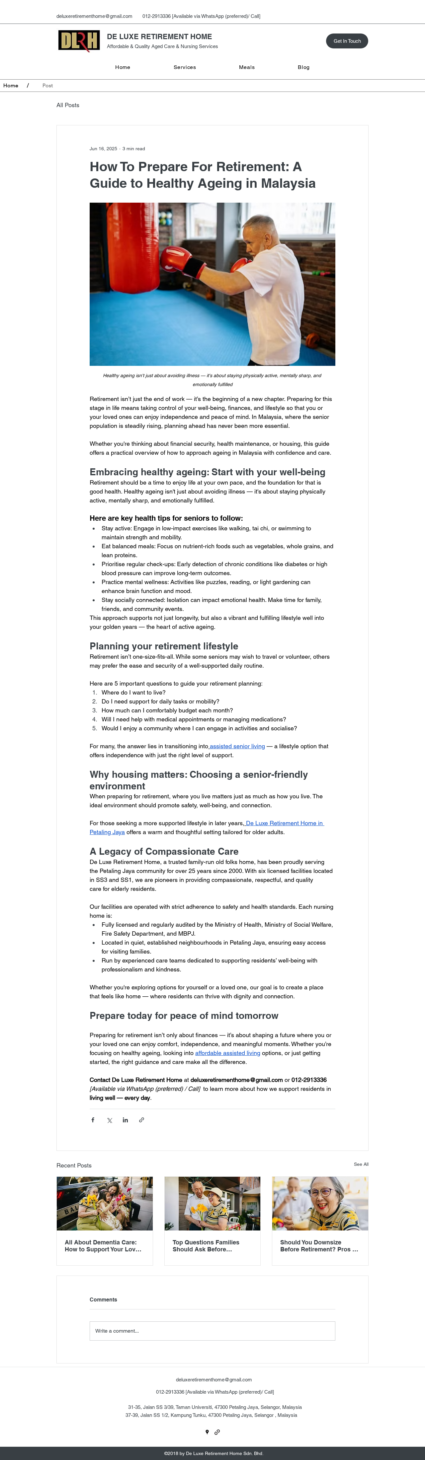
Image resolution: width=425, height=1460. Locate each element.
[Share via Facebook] (93, 1120)
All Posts (67, 104)
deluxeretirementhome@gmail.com (94, 16)
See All (361, 1164)
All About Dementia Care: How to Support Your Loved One (103, 1246)
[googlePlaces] (207, 1432)
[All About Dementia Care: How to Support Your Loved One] (105, 1203)
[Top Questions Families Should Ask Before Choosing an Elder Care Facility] (213, 1203)
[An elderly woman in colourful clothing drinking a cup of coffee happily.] (320, 1203)
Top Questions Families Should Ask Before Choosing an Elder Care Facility (206, 1246)
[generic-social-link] (217, 1432)
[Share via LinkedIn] (125, 1120)
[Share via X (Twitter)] (109, 1120)
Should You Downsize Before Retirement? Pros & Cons (318, 1246)
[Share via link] (141, 1120)
